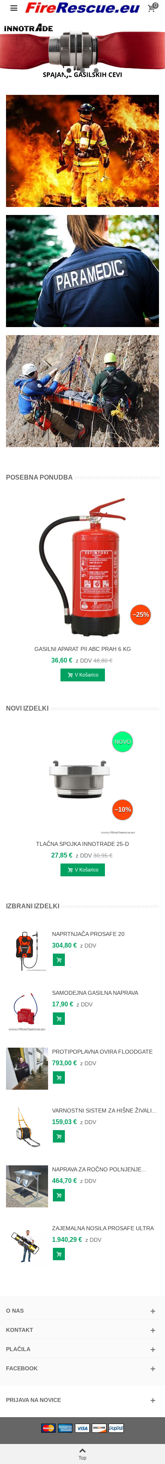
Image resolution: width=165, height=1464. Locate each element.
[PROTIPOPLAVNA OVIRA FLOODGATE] (27, 1068)
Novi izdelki (27, 708)
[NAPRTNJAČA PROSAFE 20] (27, 950)
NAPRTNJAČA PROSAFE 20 (88, 934)
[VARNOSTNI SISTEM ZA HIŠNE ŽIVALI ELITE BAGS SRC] (27, 1127)
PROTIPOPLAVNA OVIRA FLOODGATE (102, 1051)
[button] (69, 71)
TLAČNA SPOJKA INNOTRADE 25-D (82, 844)
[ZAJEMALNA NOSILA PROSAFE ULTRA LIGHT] (27, 1244)
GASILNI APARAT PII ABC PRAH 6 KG (82, 649)
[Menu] (13, 7)
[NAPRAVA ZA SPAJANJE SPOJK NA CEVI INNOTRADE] (82, 50)
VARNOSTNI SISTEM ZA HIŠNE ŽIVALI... (104, 1110)
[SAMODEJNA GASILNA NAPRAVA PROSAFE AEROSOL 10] (27, 1009)
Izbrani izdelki (32, 906)
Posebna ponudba (39, 477)
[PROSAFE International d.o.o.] (82, 7)
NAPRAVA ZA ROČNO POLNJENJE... (99, 1169)
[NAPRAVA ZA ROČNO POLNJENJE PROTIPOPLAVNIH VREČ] (27, 1186)
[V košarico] (59, 960)
